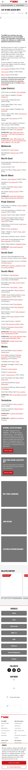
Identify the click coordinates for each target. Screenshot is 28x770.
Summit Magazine (14, 652)
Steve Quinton (13, 369)
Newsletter (4, 735)
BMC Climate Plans (19, 730)
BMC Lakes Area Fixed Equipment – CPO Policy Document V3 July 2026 (12, 134)
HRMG (24, 258)
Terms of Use (18, 742)
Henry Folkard (22, 205)
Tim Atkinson (5, 389)
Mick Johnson (18, 404)
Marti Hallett (18, 299)
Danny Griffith (17, 350)
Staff (2, 725)
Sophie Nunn (5, 352)
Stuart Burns (10, 375)
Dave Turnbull (5, 74)
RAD (14, 639)
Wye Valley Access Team (16, 283)
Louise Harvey (12, 372)
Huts (14, 620)
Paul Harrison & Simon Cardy (15, 324)
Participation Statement (20, 735)
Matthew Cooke (21, 244)
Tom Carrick (5, 72)
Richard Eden (19, 409)
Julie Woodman (14, 275)
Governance (18, 728)
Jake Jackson (12, 179)
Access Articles (20, 5)
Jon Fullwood (5, 69)
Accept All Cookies (14, 762)
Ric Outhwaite (21, 92)
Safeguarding (18, 723)
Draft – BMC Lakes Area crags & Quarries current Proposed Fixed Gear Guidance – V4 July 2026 (13, 140)
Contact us (4, 742)
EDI (15, 733)
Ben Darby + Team (16, 287)
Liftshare (14, 646)
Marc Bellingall (5, 241)
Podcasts (3, 733)
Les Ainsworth (13, 182)
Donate (16, 737)
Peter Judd (21, 232)
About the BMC (5, 723)
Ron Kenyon (23, 114)
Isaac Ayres (4, 379)
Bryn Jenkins (21, 392)
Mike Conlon (17, 170)
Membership (4, 728)
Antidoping (17, 725)
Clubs (14, 613)
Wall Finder (14, 626)
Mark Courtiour (19, 290)
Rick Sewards (19, 307)
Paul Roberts (18, 304)
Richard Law (14, 153)
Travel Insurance (5, 730)
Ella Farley (23, 162)
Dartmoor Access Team (15, 327)
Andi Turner (23, 224)
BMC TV (14, 633)
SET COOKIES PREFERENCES (14, 767)
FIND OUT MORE (8, 450)
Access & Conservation (7, 5)
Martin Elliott (18, 187)
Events (14, 659)
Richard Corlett (13, 191)
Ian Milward (14, 229)
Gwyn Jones (15, 361)
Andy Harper (15, 150)
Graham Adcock (7, 263)
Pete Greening (20, 312)
